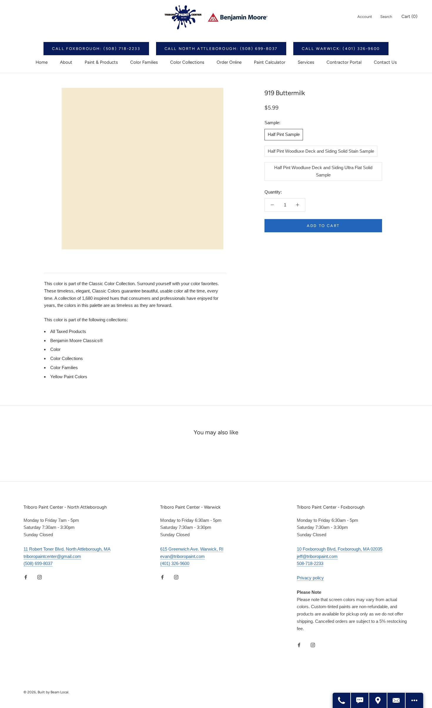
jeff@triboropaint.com (317, 556)
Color (55, 349)
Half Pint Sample (284, 134)
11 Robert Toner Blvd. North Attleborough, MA (67, 548)
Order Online (229, 62)
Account (364, 16)
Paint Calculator (269, 62)
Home (42, 62)
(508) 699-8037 (38, 563)
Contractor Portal (343, 62)
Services (306, 62)
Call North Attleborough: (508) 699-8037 (221, 48)
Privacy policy (310, 577)
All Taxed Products (68, 331)
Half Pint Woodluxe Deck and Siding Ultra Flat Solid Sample (323, 171)
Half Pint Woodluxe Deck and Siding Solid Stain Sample (321, 150)
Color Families (144, 62)
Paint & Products (101, 62)
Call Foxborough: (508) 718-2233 (96, 48)
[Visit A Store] (378, 700)
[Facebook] (26, 577)
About (66, 62)
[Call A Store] (342, 700)
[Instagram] (39, 577)
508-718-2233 (310, 563)
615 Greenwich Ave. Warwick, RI (191, 548)
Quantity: (273, 191)
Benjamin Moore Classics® (76, 340)
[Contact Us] (396, 700)
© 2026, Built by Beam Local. (46, 692)
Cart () (409, 16)
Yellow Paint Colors (68, 376)
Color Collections (187, 62)
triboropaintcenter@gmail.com (52, 556)
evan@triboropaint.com (182, 556)
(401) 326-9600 (174, 563)
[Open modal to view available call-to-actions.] (414, 700)
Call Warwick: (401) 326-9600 (341, 48)
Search (386, 16)
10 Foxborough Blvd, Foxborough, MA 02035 (339, 548)
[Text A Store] (360, 700)
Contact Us (385, 62)
